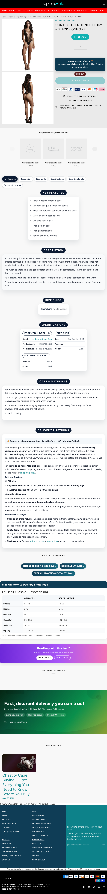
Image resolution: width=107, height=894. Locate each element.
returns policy (37, 541)
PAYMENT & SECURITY (42, 852)
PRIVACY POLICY (9, 852)
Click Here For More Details (15, 722)
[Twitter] (89, 887)
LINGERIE (6, 828)
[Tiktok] (94, 887)
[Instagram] (104, 887)
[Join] (101, 844)
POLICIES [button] (6, 839)
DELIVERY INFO (38, 819)
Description (26, 179)
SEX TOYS (6, 819)
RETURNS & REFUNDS (41, 823)
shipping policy (27, 472)
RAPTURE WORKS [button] (38, 839)
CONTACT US (38, 832)
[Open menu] (6, 4)
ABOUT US (6, 843)
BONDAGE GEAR (9, 823)
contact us (52, 541)
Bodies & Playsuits (34, 17)
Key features (10, 179)
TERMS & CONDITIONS (11, 856)
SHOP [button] (4, 811)
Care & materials (76, 179)
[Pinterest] (99, 887)
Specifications (57, 179)
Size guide (41, 179)
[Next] (94, 149)
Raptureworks (10, 884)
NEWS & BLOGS (38, 860)
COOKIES (6, 860)
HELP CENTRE (38, 815)
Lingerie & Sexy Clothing (17, 17)
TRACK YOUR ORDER (41, 828)
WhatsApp (77, 64)
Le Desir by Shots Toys (65, 20)
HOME (4, 815)
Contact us (62, 658)
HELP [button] (34, 811)
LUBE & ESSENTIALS (10, 832)
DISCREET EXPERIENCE (42, 847)
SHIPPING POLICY (9, 847)
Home (4, 17)
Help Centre (44, 657)
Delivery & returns (12, 185)
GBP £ (6, 878)
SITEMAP (36, 856)
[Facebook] (84, 887)
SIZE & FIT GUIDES (40, 836)
